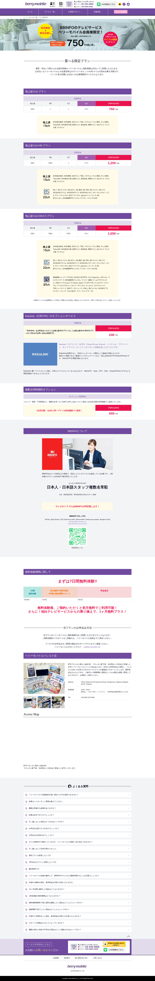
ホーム (25, 17)
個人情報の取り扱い (81, 958)
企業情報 (56, 958)
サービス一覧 (49, 12)
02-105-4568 (87, 4)
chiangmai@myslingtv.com (77, 521)
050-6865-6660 (87, 7)
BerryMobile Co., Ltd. (78, 971)
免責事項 (67, 958)
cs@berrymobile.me (92, 647)
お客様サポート (74, 12)
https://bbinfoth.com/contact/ (77, 523)
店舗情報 (97, 12)
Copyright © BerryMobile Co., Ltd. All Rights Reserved (77, 978)
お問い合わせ (97, 958)
